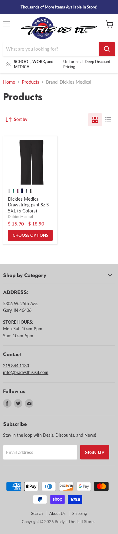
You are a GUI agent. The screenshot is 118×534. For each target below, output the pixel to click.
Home (9, 82)
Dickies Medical (20, 216)
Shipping (79, 513)
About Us (57, 513)
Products (30, 82)
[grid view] (95, 119)
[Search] (107, 49)
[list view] (108, 119)
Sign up (94, 452)
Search (37, 513)
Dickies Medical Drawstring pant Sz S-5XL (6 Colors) (29, 204)
